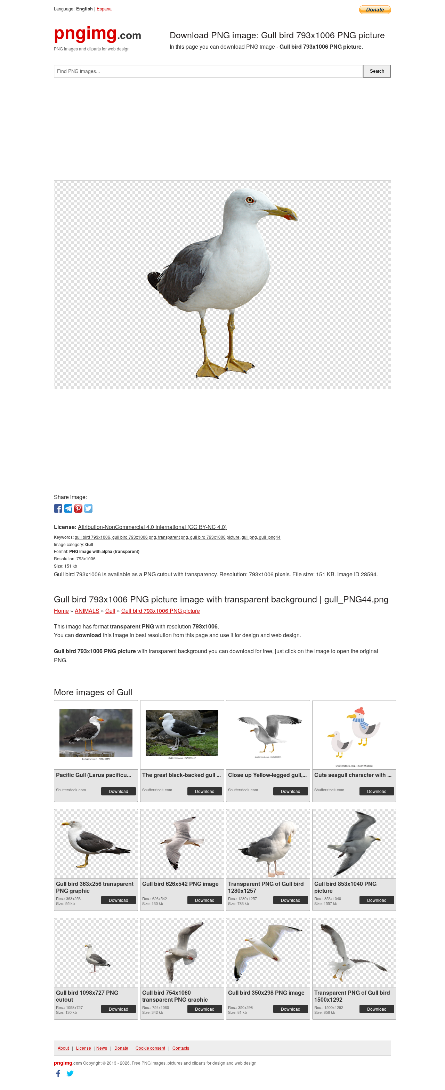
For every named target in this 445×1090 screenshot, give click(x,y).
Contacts (180, 1048)
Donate (121, 1048)
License (83, 1048)
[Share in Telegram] (68, 508)
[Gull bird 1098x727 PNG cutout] (96, 953)
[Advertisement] (222, 132)
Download (118, 791)
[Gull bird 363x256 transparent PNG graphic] (96, 843)
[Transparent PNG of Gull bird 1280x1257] (268, 844)
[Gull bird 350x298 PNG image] (268, 952)
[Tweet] (88, 508)
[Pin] (78, 508)
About (63, 1048)
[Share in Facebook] (58, 508)
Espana (104, 8)
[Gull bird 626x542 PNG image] (182, 844)
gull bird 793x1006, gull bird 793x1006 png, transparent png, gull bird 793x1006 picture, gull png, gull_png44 (178, 537)
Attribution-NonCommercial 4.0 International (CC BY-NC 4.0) (152, 527)
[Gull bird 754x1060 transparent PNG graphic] (182, 953)
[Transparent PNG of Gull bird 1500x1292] (354, 953)
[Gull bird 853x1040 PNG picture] (354, 844)
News (101, 1048)
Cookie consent (150, 1048)
